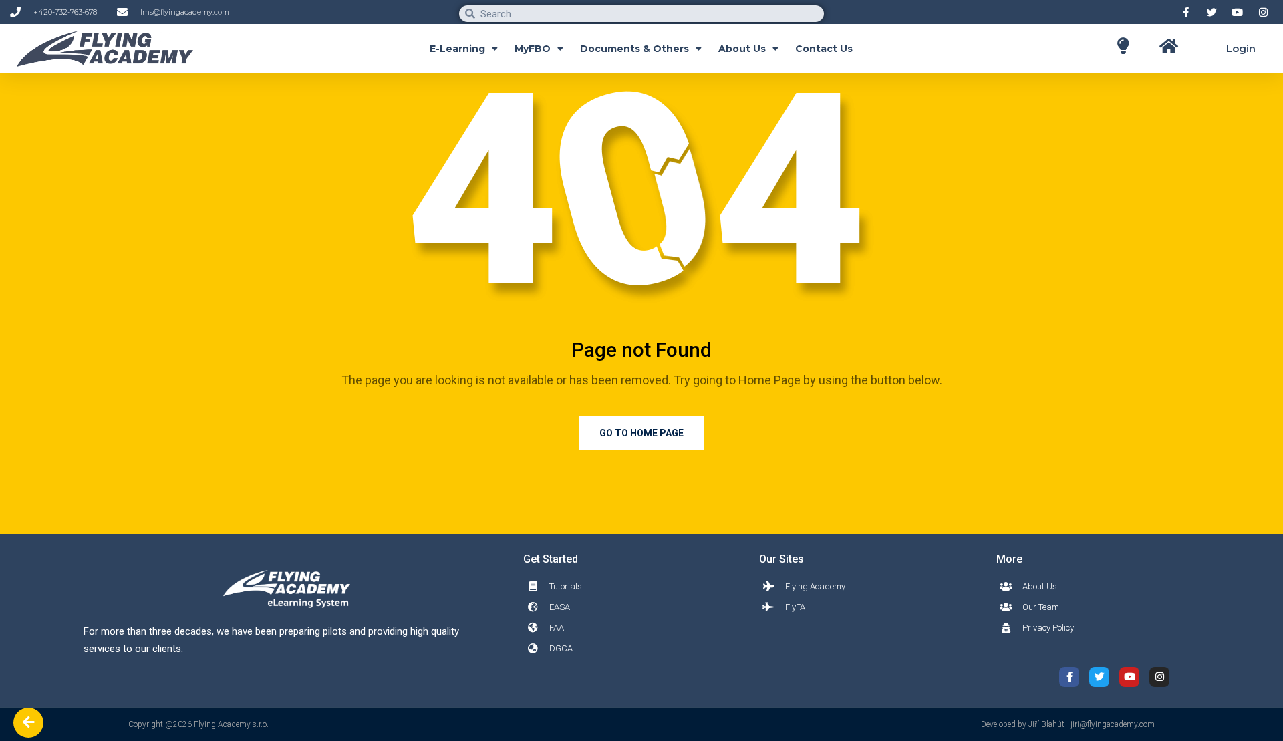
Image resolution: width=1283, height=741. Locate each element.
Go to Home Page (641, 433)
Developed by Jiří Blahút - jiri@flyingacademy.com (1068, 724)
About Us (742, 49)
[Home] (1123, 45)
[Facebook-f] (1069, 677)
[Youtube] (1129, 677)
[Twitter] (1099, 677)
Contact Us (824, 49)
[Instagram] (1159, 677)
